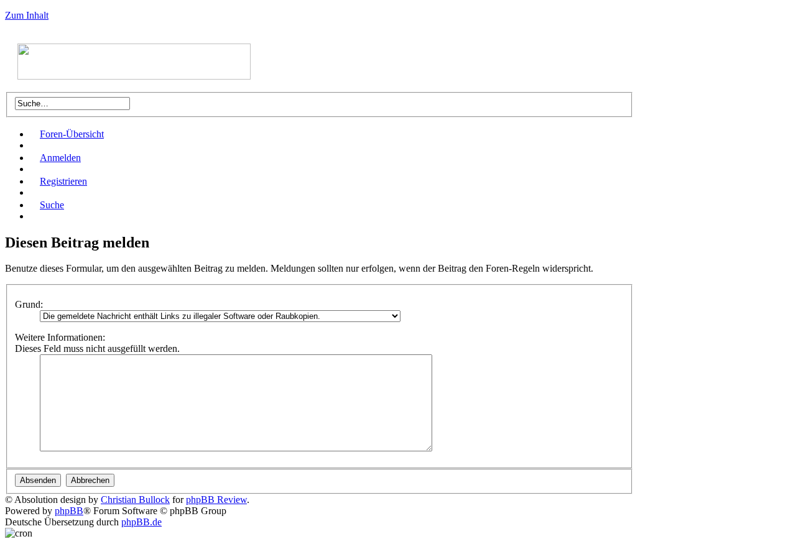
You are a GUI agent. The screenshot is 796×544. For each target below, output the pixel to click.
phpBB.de (141, 522)
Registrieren (63, 181)
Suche (52, 205)
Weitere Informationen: (60, 337)
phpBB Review (216, 499)
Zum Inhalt (27, 15)
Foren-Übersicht (72, 134)
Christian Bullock (135, 499)
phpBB (69, 510)
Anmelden (60, 157)
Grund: (29, 304)
